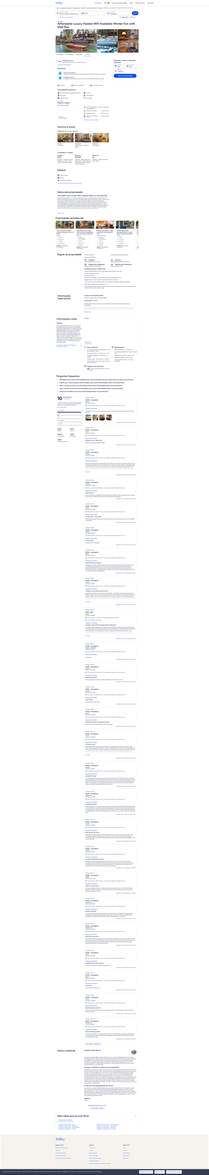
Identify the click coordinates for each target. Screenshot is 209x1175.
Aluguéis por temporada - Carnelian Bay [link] (107, 1126)
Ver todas (59, 101)
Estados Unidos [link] (76, 8)
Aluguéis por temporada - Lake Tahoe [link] (106, 1127)
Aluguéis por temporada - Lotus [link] (66, 1124)
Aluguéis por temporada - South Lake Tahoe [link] (108, 1124)
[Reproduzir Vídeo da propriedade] (107, 35)
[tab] (65, 1120)
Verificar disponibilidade (125, 76)
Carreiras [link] (91, 1150)
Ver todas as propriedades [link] (66, 17)
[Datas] (93, 13)
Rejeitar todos (160, 1172)
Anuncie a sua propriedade (119, 3)
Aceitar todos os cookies (174, 1172)
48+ (135, 50)
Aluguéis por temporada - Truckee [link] (67, 1129)
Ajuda (131, 3)
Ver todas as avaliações (93, 1044)
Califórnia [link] (83, 8)
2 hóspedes (113, 14)
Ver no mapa (88, 343)
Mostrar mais (60, 213)
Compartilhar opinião (97, 1108)
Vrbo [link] (124, 1147)
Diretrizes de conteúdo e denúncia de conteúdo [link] (100, 1163)
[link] (133, 17)
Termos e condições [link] (93, 1155)
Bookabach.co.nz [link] (126, 1155)
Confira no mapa (62, 118)
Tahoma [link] (100, 8)
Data (118, 66)
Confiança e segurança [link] (60, 1153)
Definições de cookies (146, 1172)
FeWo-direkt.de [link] (126, 1153)
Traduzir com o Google (91, 408)
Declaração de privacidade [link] (95, 1158)
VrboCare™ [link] (58, 1150)
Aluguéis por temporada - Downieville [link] (106, 1129)
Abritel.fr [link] (125, 1150)
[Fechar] (206, 1172)
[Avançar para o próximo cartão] (138, 235)
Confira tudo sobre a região (91, 120)
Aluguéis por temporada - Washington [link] (68, 1126)
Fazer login (150, 3)
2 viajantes (120, 71)
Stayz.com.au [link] (126, 1158)
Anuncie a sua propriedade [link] (62, 1147)
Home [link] (57, 8)
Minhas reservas (140, 3)
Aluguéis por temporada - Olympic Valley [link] (68, 1127)
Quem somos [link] (92, 1147)
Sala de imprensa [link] (93, 1153)
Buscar (135, 13)
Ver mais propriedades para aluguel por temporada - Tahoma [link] (66, 345)
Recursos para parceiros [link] (61, 1155)
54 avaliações (66, 398)
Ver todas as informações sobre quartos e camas (69, 183)
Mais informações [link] (61, 407)
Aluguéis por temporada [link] (66, 8)
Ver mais (87, 472)
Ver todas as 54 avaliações (64, 64)
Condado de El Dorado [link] (92, 8)
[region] (104, 1172)
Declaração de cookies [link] (94, 1161)
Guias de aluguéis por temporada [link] (63, 1158)
